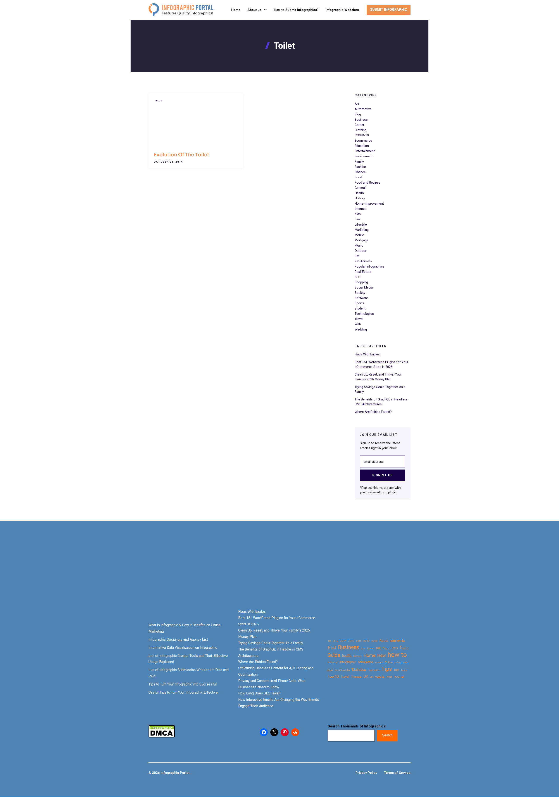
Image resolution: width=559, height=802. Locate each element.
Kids (358, 214)
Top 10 (333, 676)
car (378, 648)
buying (370, 648)
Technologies (364, 314)
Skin (330, 670)
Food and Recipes (367, 182)
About (384, 641)
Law (358, 219)
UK (366, 676)
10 (329, 640)
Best (332, 647)
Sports (359, 303)
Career (359, 125)
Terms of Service (397, 773)
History (360, 198)
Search (387, 735)
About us (254, 10)
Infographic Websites (342, 10)
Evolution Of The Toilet (181, 155)
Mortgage (361, 240)
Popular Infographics (370, 266)
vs (371, 676)
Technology (374, 670)
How (381, 655)
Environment (364, 156)
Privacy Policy (366, 773)
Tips (386, 669)
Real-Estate (363, 272)
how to (397, 655)
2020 (374, 640)
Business (361, 120)
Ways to (379, 676)
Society (360, 293)
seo (405, 662)
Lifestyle (361, 224)
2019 (366, 640)
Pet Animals (363, 261)
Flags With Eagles (367, 354)
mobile (379, 662)
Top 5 (404, 670)
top (396, 670)
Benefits (397, 640)
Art (357, 104)
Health (359, 193)
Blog (159, 100)
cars (395, 648)
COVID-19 (362, 135)
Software (361, 298)
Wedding (361, 329)
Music (359, 245)
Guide (334, 655)
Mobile (359, 235)
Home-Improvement (369, 203)
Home (235, 10)
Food (358, 177)
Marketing (362, 230)
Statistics (359, 670)
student (360, 308)
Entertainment (365, 151)
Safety (398, 662)
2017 (351, 640)
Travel (359, 319)
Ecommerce (363, 141)
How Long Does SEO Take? (259, 693)
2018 (358, 640)
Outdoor (360, 251)
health (346, 656)
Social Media (364, 287)
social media (342, 670)
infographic (348, 662)
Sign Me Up (382, 475)
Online (389, 662)
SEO (358, 277)
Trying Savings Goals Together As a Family (270, 643)
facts (404, 647)
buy (363, 648)
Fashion (360, 167)
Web (358, 324)
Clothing (360, 130)
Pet (357, 256)
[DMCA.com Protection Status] (161, 736)
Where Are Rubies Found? (373, 412)
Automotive (363, 109)
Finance (360, 172)
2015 (335, 641)
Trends (356, 676)
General (360, 188)
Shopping (361, 282)
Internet (360, 209)
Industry (333, 662)
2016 (343, 640)
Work (389, 676)
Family (359, 162)
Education (362, 146)
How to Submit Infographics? (296, 10)
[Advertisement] (138, 572)
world (399, 676)
